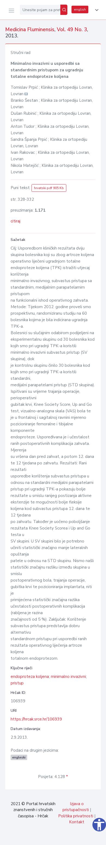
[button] (96, 10)
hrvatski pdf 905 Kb (49, 188)
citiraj (15, 221)
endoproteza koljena (30, 676)
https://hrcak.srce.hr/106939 (36, 719)
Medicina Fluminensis (29, 29)
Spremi (62, 838)
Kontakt (76, 822)
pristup (17, 683)
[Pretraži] (63, 10)
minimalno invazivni (68, 676)
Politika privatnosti (75, 816)
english (80, 9)
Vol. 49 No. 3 (72, 29)
